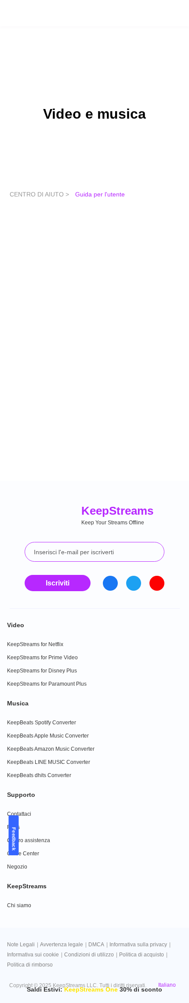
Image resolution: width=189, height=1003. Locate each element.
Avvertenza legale (61, 944)
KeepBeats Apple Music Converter (48, 736)
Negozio (17, 867)
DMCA (96, 944)
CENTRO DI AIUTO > (40, 194)
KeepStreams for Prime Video (42, 657)
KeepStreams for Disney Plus (42, 671)
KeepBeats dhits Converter (39, 775)
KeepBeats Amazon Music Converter (50, 749)
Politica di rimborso (30, 965)
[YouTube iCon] (156, 583)
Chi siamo (19, 905)
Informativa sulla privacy (138, 944)
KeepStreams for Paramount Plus (47, 684)
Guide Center (23, 853)
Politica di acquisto (141, 955)
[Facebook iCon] (110, 583)
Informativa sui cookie (33, 955)
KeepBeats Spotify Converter (41, 723)
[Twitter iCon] (133, 583)
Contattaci (19, 814)
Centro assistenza (28, 840)
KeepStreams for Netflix (35, 644)
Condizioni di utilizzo (89, 955)
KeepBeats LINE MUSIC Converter (48, 762)
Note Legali (21, 944)
